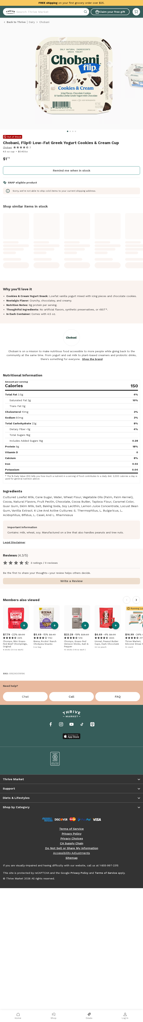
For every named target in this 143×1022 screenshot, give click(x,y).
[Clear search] (85, 11)
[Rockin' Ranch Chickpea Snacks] (47, 618)
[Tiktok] (82, 724)
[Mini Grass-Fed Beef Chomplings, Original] (16, 618)
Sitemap (72, 857)
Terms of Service (71, 828)
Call (71, 696)
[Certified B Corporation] (55, 759)
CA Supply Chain (71, 843)
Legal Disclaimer (14, 542)
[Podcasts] (92, 724)
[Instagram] (61, 724)
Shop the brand (92, 359)
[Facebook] (50, 724)
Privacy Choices (71, 838)
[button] (136, 11)
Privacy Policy (71, 833)
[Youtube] (71, 724)
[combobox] (46, 11)
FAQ (118, 696)
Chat (25, 696)
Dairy (32, 22)
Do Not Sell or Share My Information (71, 848)
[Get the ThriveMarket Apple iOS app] (71, 736)
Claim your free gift (112, 11)
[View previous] (126, 600)
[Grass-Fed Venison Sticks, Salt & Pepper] (77, 618)
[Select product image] (74, 77)
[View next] (136, 600)
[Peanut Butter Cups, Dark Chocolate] (108, 618)
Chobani (7, 147)
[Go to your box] (136, 11)
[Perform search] (9, 12)
